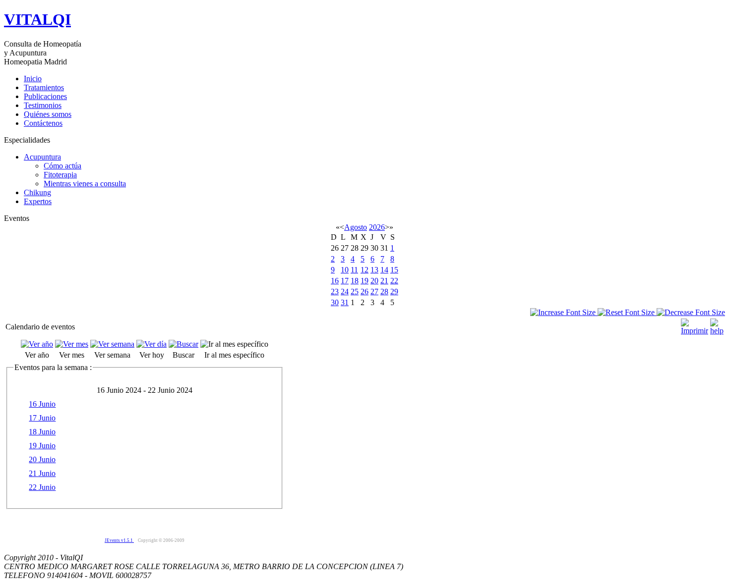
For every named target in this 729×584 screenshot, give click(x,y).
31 (345, 302)
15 (394, 269)
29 (394, 291)
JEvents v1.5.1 (119, 540)
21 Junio (42, 473)
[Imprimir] (694, 324)
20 (374, 280)
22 (394, 280)
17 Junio (42, 418)
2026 (377, 227)
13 (374, 269)
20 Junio (42, 459)
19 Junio (42, 445)
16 (335, 280)
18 (355, 280)
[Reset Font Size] (627, 312)
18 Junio (42, 431)
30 (335, 302)
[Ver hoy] (151, 344)
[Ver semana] (112, 344)
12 (364, 269)
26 (364, 291)
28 (384, 291)
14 (384, 269)
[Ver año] (37, 344)
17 (345, 280)
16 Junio (42, 404)
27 (374, 291)
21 (384, 280)
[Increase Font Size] (564, 312)
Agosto (355, 227)
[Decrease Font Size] (691, 312)
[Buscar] (183, 344)
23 (335, 291)
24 (345, 291)
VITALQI (37, 19)
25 (355, 291)
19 (364, 280)
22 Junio (42, 487)
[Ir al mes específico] (234, 344)
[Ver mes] (71, 344)
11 (354, 269)
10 (345, 269)
